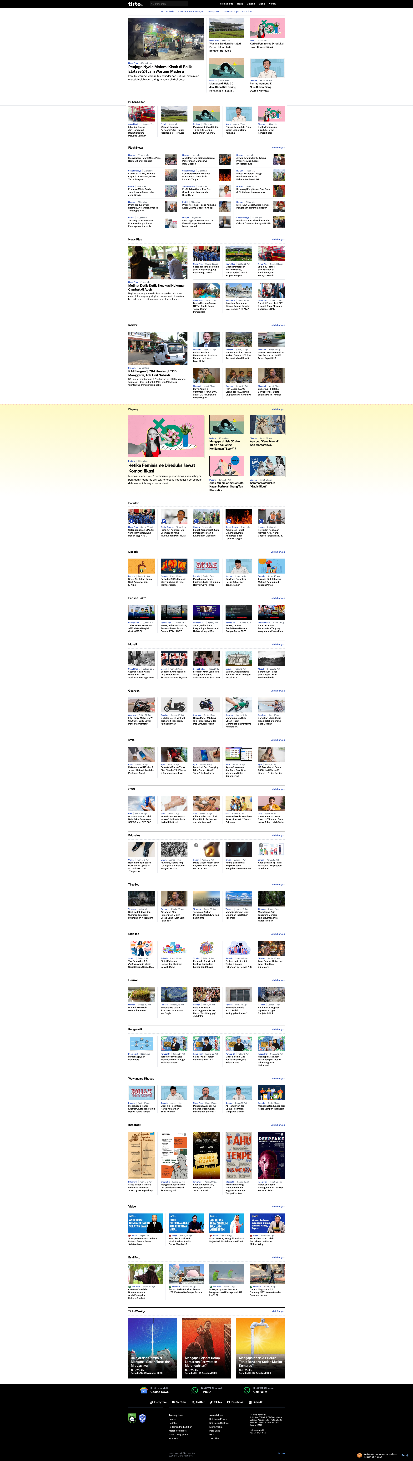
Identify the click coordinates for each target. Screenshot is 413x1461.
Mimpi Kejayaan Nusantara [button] (136, 1058)
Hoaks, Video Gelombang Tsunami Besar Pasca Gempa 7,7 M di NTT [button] (174, 628)
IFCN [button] (212, 1434)
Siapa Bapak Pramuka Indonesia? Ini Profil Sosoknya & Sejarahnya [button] (140, 1187)
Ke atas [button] (281, 1453)
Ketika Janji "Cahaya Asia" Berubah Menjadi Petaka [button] (173, 866)
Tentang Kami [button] (176, 1415)
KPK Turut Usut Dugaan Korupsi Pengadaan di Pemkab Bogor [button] (253, 206)
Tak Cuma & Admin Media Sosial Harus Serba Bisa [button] (141, 964)
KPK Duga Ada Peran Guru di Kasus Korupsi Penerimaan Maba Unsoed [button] (197, 223)
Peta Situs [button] (214, 1431)
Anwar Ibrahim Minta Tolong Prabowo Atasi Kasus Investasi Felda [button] (251, 161)
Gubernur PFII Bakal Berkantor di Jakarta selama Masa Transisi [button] (269, 392)
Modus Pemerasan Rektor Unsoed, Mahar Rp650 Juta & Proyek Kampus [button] (236, 271)
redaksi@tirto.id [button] (257, 1430)
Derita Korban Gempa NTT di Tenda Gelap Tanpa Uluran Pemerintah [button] (204, 307)
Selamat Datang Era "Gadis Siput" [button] (263, 484)
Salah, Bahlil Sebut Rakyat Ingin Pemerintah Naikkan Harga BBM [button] (206, 628)
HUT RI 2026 (167, 11)
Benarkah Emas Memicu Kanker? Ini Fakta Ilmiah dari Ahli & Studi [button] (173, 819)
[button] (135, 4)
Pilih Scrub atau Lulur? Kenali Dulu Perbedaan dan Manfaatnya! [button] (205, 819)
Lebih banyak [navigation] (278, 147)
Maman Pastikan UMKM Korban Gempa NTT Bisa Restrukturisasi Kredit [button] (239, 355)
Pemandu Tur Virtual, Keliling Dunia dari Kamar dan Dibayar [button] (204, 964)
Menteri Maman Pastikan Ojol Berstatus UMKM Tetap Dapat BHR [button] (271, 355)
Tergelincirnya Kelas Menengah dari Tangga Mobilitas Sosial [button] (173, 1060)
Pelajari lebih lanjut (373, 1457)
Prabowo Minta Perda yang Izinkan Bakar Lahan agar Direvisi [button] (141, 192)
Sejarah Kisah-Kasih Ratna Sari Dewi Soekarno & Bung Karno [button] (141, 675)
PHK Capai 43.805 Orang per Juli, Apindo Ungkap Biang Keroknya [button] (238, 392)
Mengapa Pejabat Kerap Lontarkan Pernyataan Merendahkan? (202, 1362)
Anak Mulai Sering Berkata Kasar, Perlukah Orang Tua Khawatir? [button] (226, 486)
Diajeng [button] (251, 4)
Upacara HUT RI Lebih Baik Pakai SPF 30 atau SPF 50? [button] (139, 819)
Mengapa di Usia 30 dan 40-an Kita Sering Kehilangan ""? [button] (222, 87)
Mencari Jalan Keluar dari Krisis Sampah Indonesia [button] (271, 1107)
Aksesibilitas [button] (216, 1415)
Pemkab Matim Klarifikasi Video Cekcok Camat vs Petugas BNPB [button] (253, 222)
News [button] (240, 4)
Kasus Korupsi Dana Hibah (238, 11)
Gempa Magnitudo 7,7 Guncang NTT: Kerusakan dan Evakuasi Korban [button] (265, 1292)
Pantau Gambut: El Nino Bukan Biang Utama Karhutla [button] (261, 87)
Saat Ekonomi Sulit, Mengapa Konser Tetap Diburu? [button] (203, 1187)
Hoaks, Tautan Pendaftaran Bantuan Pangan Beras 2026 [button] (237, 628)
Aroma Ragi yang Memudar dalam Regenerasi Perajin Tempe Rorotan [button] (235, 1189)
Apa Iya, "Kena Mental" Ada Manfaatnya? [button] (264, 443)
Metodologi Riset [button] (177, 1431)
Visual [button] (272, 4)
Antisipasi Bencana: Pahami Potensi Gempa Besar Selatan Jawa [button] (142, 1241)
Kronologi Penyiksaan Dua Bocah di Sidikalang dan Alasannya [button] (253, 191)
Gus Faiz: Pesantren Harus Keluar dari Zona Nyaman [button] (236, 582)
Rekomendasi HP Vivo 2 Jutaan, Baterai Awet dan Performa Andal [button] (141, 770)
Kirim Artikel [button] (216, 1427)
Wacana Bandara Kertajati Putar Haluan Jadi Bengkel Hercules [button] (225, 47)
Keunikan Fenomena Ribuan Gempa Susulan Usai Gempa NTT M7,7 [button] (238, 306)
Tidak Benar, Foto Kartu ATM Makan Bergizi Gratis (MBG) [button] (140, 628)
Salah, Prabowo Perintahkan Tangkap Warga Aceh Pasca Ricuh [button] (271, 628)
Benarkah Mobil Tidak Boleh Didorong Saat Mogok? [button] (269, 721)
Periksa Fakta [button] (226, 4)
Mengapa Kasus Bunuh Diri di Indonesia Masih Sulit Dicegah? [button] (173, 1187)
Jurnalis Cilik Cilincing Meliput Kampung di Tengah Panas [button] (269, 582)
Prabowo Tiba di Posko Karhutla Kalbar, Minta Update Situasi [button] (199, 206)
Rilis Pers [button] (173, 1438)
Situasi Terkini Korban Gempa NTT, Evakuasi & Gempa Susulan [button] (186, 1291)
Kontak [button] (172, 1419)
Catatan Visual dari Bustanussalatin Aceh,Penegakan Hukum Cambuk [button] (138, 1294)
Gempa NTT (214, 11)
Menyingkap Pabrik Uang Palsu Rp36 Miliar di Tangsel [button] (144, 159)
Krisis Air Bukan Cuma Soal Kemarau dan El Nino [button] (140, 582)
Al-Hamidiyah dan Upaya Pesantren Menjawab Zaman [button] (235, 1109)
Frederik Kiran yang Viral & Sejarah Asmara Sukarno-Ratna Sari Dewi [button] (206, 675)
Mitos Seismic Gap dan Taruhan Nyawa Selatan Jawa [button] (236, 1060)
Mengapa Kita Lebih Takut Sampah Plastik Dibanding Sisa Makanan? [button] (269, 1061)
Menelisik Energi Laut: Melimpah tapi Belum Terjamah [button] (237, 915)
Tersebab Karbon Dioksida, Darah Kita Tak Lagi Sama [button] (206, 915)
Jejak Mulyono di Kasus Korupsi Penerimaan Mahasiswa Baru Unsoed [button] (199, 161)
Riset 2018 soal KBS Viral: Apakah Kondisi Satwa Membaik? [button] (180, 1241)
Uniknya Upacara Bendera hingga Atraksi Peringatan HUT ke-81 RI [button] (225, 1292)
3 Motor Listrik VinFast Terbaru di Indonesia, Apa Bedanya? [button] (173, 721)
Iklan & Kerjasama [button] (178, 1434)
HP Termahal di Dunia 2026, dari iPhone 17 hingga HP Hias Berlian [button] (270, 770)
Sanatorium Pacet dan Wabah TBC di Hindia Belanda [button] (267, 675)
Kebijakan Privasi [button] (218, 1419)
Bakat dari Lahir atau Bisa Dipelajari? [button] (270, 964)
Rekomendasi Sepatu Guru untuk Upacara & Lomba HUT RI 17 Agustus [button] (139, 867)
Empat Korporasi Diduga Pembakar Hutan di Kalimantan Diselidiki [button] (249, 176)
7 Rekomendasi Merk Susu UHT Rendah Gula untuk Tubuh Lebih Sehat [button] (271, 819)
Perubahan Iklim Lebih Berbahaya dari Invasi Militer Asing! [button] (261, 1241)
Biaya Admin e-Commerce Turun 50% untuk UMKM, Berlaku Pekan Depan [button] (205, 393)
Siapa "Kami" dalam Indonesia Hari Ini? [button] (203, 1058)
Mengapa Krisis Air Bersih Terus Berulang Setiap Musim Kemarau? (260, 1362)
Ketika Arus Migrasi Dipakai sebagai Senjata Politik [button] (268, 1010)
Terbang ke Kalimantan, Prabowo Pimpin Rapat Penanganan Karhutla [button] (140, 223)
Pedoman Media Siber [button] (180, 1427)
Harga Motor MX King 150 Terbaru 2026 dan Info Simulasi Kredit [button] (204, 721)
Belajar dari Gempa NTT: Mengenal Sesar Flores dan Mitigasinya (151, 1362)
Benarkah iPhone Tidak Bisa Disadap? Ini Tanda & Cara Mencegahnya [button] (173, 770)
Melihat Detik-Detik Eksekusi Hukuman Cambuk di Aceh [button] (157, 287)
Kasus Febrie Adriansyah (191, 11)
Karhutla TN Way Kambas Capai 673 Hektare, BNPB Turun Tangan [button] (142, 176)
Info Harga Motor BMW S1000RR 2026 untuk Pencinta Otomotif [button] (140, 721)
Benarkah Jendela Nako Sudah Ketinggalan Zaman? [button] (236, 1010)
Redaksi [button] (173, 1423)
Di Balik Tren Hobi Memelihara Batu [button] (137, 1009)
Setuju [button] (405, 1455)
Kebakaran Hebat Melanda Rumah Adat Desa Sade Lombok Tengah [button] (196, 176)
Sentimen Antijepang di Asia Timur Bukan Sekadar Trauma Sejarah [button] (174, 675)
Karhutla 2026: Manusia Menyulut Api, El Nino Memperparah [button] (173, 582)
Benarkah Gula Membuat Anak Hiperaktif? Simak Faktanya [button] (239, 819)
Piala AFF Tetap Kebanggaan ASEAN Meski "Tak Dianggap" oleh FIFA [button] (204, 1012)
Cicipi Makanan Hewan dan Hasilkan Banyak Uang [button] (171, 964)
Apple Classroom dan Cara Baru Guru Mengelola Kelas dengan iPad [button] (236, 771)
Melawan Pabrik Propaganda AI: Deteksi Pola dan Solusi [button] (270, 1187)
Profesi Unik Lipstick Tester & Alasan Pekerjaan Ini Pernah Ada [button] (239, 964)
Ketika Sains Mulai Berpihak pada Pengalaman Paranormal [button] (239, 866)
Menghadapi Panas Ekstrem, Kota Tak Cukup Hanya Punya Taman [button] (206, 582)
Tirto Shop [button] (214, 1438)
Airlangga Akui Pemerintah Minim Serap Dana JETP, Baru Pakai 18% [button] (173, 916)
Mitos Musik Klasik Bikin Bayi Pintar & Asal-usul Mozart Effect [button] (206, 866)
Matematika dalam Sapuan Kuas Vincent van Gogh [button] (172, 1010)
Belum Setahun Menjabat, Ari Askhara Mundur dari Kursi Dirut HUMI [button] (205, 357)
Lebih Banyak (278, 1311)
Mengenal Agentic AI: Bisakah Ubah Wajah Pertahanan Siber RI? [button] (204, 1109)
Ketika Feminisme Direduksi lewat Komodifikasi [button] (267, 45)
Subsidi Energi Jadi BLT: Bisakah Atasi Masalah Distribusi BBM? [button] (270, 306)
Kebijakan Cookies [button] (219, 1423)
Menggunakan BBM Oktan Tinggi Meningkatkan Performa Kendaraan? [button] (238, 722)
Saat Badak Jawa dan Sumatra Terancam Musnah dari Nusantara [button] (140, 915)
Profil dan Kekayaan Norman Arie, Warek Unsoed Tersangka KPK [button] (143, 208)
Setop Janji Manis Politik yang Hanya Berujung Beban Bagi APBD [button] (206, 270)
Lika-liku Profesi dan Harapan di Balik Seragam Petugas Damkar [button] (137, 131)
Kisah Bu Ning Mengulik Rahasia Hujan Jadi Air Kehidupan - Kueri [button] (226, 1240)
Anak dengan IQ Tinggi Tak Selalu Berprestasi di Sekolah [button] (270, 866)
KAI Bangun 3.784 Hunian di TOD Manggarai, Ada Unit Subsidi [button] (152, 373)
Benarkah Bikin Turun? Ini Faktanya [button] (205, 770)
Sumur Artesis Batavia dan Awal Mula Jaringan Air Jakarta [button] (238, 675)
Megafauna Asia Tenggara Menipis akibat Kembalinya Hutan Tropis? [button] (268, 916)
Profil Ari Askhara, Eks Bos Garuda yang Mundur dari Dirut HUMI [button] (196, 192)
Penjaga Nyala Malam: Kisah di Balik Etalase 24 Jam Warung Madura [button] (160, 69)
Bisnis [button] (262, 4)
